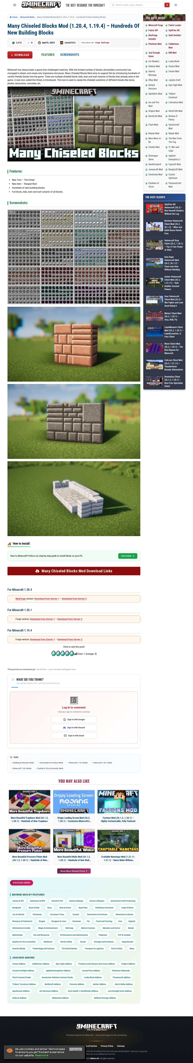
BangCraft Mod (175, 169)
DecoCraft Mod (155, 116)
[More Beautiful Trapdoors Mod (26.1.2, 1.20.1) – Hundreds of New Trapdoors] (29, 801)
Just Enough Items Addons (120, 991)
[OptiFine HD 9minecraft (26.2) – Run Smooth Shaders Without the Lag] (154, 209)
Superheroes (127, 942)
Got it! (75, 1049)
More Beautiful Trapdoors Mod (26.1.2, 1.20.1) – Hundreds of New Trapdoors (29, 819)
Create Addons (19, 964)
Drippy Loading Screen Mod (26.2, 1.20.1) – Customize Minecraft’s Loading (74, 819)
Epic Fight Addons (64, 964)
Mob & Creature (88, 928)
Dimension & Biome (124, 914)
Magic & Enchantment (48, 928)
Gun (120, 921)
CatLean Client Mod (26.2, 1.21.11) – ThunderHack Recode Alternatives (173, 365)
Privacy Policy (107, 1046)
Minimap (69, 928)
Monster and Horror (111, 928)
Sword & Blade (18, 948)
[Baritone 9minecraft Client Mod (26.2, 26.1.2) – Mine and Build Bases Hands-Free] (154, 227)
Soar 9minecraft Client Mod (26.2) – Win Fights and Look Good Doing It (173, 301)
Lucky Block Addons (93, 977)
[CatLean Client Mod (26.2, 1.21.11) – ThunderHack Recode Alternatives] (154, 365)
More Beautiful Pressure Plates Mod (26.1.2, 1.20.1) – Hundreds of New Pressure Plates (29, 858)
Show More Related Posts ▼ (74, 871)
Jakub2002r (70, 42)
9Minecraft (94, 1058)
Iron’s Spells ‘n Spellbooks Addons (83, 991)
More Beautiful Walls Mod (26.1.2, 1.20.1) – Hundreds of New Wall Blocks (73, 858)
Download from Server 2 (74, 598)
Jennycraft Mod (155, 169)
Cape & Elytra (128, 908)
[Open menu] (15, 5)
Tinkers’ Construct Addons (24, 984)
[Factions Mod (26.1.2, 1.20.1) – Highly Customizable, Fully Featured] (118, 801)
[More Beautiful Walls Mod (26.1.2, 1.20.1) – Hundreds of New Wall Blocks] (74, 840)
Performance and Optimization (74, 935)
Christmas (37, 914)
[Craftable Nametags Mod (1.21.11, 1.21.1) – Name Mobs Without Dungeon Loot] (118, 841)
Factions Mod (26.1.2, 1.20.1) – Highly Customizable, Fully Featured (118, 819)
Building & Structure (104, 908)
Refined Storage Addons (105, 998)
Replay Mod (153, 133)
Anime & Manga (76, 901)
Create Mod (174, 71)
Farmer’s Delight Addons (23, 970)
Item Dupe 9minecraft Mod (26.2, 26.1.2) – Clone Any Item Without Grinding (172, 263)
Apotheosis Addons (21, 991)
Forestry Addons (77, 984)
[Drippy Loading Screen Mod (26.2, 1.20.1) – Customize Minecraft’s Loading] (74, 801)
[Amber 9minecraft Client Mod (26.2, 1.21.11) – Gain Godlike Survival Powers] (154, 283)
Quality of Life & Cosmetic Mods (50, 768)
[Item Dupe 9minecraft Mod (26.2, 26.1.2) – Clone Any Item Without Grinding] (154, 263)
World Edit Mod (175, 111)
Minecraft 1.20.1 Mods (103, 763)
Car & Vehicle (18, 914)
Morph (131, 928)
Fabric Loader (175, 25)
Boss (49, 908)
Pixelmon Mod (154, 44)
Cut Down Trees (57, 914)
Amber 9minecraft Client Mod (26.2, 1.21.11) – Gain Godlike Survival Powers (172, 283)
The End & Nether (69, 948)
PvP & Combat (124, 935)
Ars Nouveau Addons (48, 991)
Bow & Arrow (65, 908)
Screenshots (69, 54)
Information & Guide (21, 928)
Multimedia (17, 935)
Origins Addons (128, 964)
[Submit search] (167, 5)
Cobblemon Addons (40, 964)
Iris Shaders (153, 61)
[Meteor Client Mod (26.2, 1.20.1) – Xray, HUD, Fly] (154, 316)
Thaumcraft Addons (121, 977)
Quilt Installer (175, 35)
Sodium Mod (154, 66)
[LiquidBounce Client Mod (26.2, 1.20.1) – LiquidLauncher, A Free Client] (154, 332)
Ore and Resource (41, 935)
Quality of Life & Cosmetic (24, 942)
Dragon (42, 921)
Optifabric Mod (155, 93)
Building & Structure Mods (23, 763)
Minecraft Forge (155, 25)
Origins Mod (154, 111)
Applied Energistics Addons (58, 970)
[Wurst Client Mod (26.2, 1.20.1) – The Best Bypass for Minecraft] (154, 348)
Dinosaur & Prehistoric (22, 921)
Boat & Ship (34, 908)
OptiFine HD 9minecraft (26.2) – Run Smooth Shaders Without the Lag (174, 209)
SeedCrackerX (154, 164)
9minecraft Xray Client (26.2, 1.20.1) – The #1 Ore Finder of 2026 (173, 245)
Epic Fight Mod (175, 85)
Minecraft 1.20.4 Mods (22, 768)
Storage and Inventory (104, 942)
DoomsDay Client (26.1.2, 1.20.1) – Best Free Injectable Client (173, 381)
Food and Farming (104, 921)
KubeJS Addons (19, 998)
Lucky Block (174, 61)
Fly (88, 921)
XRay (132, 948)
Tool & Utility (116, 948)
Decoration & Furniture (97, 914)
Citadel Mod (154, 147)
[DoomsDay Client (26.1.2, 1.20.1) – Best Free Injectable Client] (154, 381)
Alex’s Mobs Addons (124, 984)
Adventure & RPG (37, 901)
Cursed (75, 914)
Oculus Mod (174, 66)
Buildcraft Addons (53, 984)
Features (48, 54)
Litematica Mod (176, 102)
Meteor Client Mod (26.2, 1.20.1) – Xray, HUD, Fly (172, 316)
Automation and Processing (122, 901)
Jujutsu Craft (174, 80)
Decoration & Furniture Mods (51, 763)
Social (83, 942)
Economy (76, 921)
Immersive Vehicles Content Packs (57, 977)
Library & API (18, 901)
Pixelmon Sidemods (121, 970)
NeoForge (105, 42)
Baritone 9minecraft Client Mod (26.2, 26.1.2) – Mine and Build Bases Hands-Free (173, 227)
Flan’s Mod (153, 124)
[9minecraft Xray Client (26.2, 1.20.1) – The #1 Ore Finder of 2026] (154, 245)
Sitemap (121, 1046)
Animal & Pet (57, 901)
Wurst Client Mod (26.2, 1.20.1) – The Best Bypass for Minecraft (173, 348)
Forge (97, 42)
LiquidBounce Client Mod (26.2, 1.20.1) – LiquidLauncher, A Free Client (173, 332)
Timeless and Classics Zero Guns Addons (96, 964)
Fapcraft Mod (175, 164)
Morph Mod (174, 133)
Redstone (48, 942)
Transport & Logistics (94, 948)
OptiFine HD (174, 30)
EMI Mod (172, 52)
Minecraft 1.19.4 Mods (78, 763)
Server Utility (66, 942)
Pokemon (103, 935)
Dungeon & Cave (58, 921)
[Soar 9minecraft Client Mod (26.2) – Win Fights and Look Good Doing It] (154, 301)
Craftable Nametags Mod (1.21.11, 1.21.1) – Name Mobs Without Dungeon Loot (118, 858)
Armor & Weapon (96, 901)
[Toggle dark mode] (175, 5)
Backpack (16, 908)
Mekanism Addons (60, 998)
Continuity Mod (155, 174)
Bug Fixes (83, 908)
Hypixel (131, 921)
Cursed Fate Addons (91, 970)
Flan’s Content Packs (21, 977)
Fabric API (153, 30)
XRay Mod (153, 80)
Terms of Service (89, 1046)
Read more (41, 1055)
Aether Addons (99, 984)
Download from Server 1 (46, 598)
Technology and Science (43, 948)
